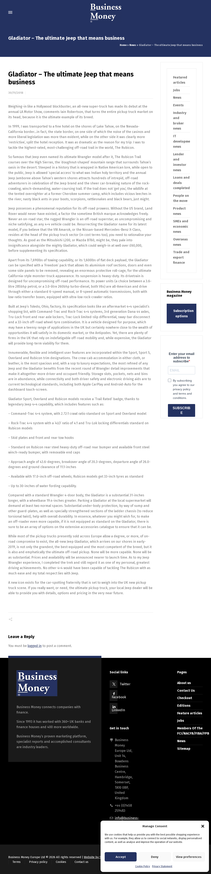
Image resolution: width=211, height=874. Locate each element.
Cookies (61, 862)
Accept (121, 857)
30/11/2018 (15, 93)
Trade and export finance (181, 257)
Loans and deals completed (181, 183)
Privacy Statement (162, 866)
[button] (203, 826)
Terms (17, 862)
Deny (154, 857)
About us (184, 683)
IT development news (183, 141)
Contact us (81, 862)
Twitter (125, 684)
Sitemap (183, 749)
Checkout (184, 698)
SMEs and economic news (180, 226)
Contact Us (186, 690)
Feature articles (189, 713)
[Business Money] (105, 12)
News (132, 45)
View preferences (189, 857)
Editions (183, 706)
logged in (35, 646)
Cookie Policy (142, 866)
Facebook (119, 697)
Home (123, 45)
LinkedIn (118, 710)
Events (178, 105)
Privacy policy (38, 862)
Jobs (176, 90)
